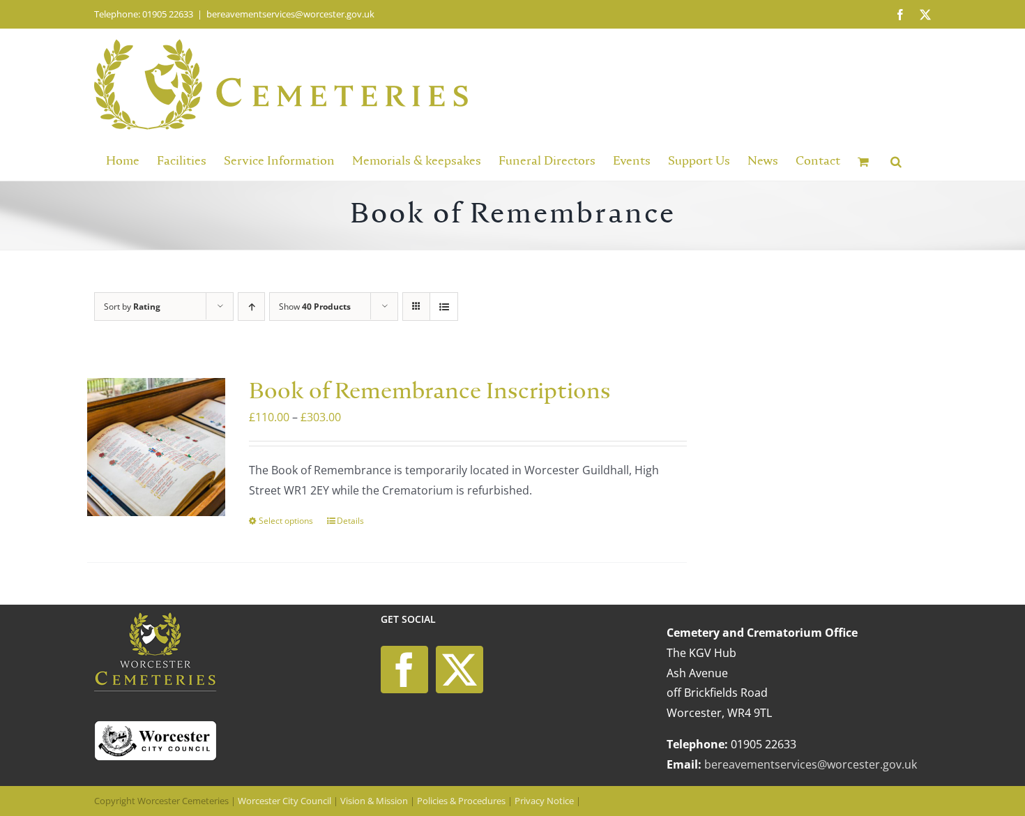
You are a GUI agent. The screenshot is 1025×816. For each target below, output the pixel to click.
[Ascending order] (251, 306)
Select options (286, 521)
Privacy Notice (544, 800)
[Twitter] (459, 669)
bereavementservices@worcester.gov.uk (290, 14)
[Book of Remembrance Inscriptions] (156, 447)
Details (350, 521)
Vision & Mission (374, 800)
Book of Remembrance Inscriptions (430, 392)
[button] (896, 160)
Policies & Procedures (461, 800)
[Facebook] (404, 669)
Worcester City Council (284, 800)
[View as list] (443, 306)
